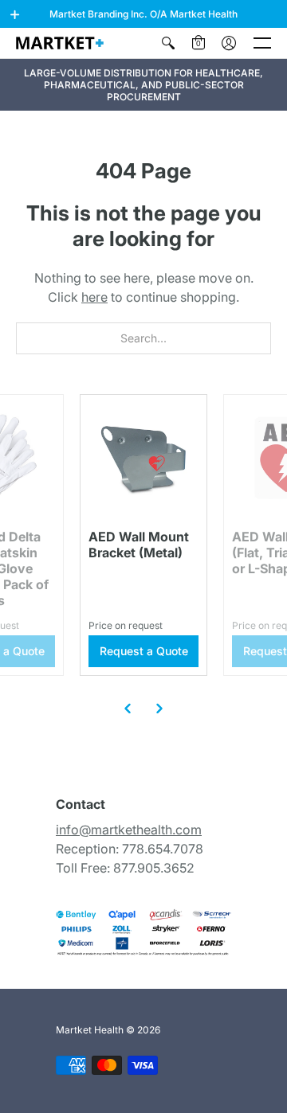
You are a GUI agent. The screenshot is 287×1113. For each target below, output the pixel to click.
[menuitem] (168, 43)
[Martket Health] (60, 43)
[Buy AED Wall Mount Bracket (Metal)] (143, 458)
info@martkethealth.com (129, 830)
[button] (15, 14)
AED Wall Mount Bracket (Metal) (138, 544)
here (94, 297)
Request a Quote (144, 651)
